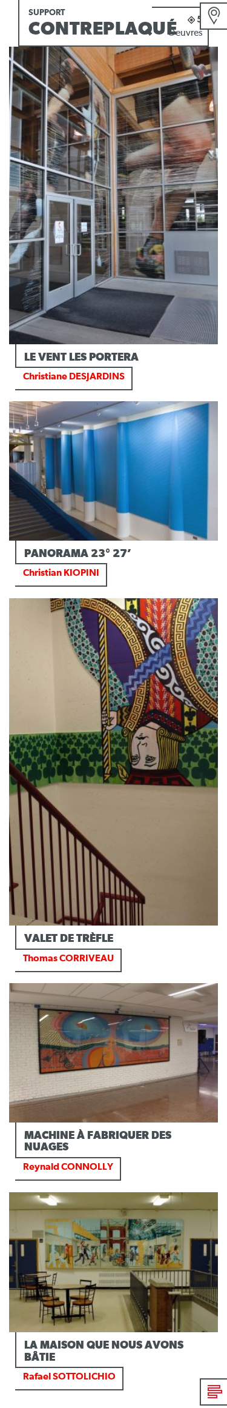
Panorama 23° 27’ (77, 554)
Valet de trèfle (68, 938)
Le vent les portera (81, 357)
